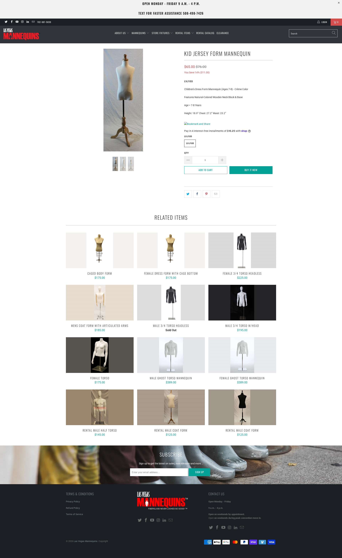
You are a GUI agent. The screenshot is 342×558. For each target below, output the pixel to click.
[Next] (174, 100)
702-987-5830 (44, 22)
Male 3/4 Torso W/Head (242, 302)
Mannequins (139, 33)
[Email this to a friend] (216, 194)
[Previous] (72, 100)
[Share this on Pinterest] (206, 194)
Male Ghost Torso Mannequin (171, 355)
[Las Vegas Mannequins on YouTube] (16, 22)
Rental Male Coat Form (171, 407)
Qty (186, 153)
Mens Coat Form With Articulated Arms (100, 302)
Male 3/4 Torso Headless (171, 302)
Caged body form (100, 250)
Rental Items (183, 33)
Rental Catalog (205, 33)
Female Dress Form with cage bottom (171, 250)
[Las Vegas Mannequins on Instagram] (22, 22)
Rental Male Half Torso (100, 407)
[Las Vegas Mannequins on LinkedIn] (27, 22)
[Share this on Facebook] (197, 194)
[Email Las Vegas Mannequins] (32, 22)
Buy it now (251, 170)
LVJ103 (190, 143)
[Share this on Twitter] (188, 194)
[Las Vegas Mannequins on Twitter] (5, 22)
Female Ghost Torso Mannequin (242, 355)
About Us (120, 33)
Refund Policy (73, 508)
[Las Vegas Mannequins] (29, 34)
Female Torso (100, 355)
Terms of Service (74, 514)
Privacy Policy (73, 501)
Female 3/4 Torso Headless (242, 250)
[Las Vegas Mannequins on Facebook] (11, 22)
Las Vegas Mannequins (85, 541)
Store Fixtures (161, 33)
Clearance (223, 33)
